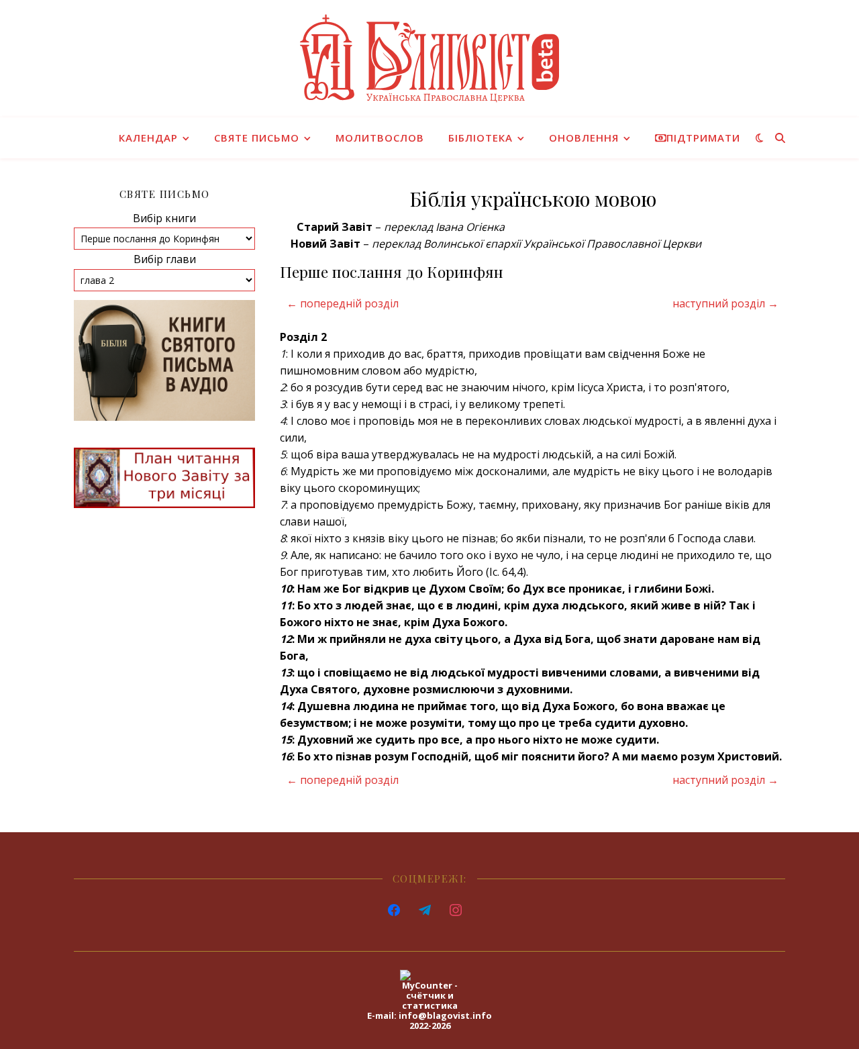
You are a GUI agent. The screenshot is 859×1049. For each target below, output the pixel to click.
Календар (148, 137)
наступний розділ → (725, 303)
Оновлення (584, 137)
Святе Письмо (256, 137)
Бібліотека (480, 137)
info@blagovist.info (445, 1015)
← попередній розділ (343, 303)
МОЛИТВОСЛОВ (380, 137)
